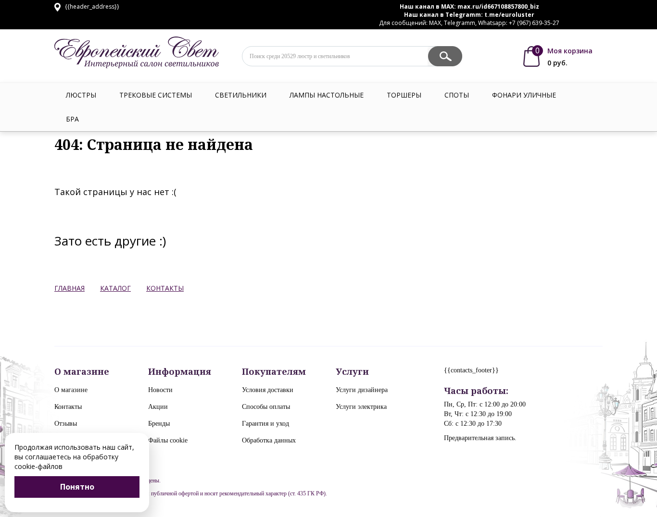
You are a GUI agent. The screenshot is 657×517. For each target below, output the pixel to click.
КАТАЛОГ (115, 288)
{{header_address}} (91, 6)
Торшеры (404, 94)
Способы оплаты (266, 406)
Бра (72, 118)
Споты (456, 94)
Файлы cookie (168, 440)
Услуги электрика (361, 406)
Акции (158, 406)
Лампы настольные (327, 94)
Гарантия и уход (265, 423)
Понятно (77, 486)
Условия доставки (267, 390)
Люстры (81, 94)
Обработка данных (269, 440)
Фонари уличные (524, 94)
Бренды (159, 423)
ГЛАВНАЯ (69, 288)
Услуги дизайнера (362, 390)
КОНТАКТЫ (165, 288)
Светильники (240, 94)
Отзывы (65, 423)
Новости (160, 390)
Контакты (68, 406)
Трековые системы (155, 94)
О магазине (71, 390)
